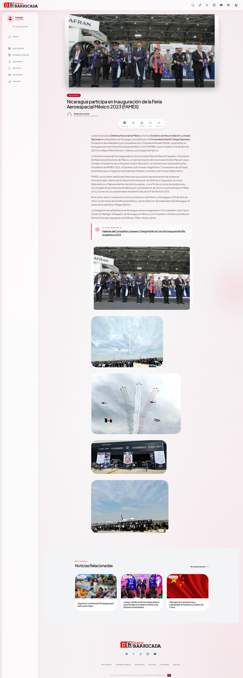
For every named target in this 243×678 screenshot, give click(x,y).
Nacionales (18, 48)
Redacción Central (81, 114)
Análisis (17, 81)
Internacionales (21, 55)
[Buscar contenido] (192, 5)
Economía (18, 75)
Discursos (18, 62)
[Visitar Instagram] (214, 5)
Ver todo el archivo (198, 566)
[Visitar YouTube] (221, 5)
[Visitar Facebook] (228, 5)
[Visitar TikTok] (199, 5)
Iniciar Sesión (21, 26)
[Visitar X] (207, 5)
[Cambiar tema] (236, 5)
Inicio (15, 37)
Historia (17, 68)
